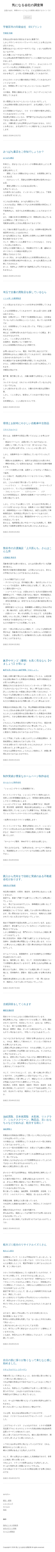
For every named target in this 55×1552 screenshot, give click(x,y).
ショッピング (8, 1504)
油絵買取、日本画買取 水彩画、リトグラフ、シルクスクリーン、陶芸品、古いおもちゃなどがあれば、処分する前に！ (27, 1119)
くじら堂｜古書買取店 (12, 298)
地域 (4, 1510)
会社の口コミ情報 (9, 1528)
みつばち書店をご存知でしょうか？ (23, 151)
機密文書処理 (8, 1010)
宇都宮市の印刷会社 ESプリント (22, 26)
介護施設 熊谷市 (9, 557)
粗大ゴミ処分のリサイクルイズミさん (25, 1244)
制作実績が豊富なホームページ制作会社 (26, 776)
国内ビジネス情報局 (10, 1525)
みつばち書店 (8, 158)
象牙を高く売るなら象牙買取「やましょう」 (21, 670)
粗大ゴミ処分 (8, 1251)
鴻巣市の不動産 (9, 885)
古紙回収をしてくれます (17, 1004)
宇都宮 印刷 (8, 33)
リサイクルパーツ (10, 429)
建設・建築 (7, 1500)
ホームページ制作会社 (12, 782)
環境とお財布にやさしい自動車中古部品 (26, 423)
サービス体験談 (9, 1532)
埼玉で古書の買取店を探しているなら (25, 292)
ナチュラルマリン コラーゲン (15, 1369)
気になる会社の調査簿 (27, 5)
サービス (6, 1507)
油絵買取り (7, 1129)
